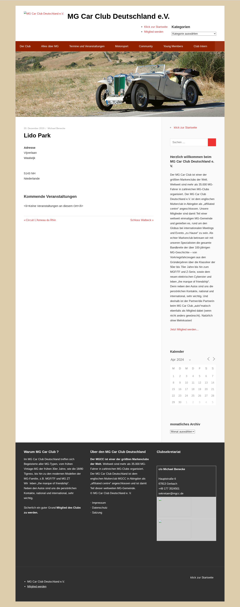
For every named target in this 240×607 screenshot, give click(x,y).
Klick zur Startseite (156, 26)
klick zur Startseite (185, 127)
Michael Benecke (56, 128)
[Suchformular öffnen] (219, 46)
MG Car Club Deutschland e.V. (118, 16)
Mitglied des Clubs (68, 507)
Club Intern (200, 46)
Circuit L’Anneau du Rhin (41, 220)
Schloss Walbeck (140, 220)
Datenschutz (99, 507)
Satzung (97, 512)
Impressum (99, 502)
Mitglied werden (153, 31)
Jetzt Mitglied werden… (184, 329)
